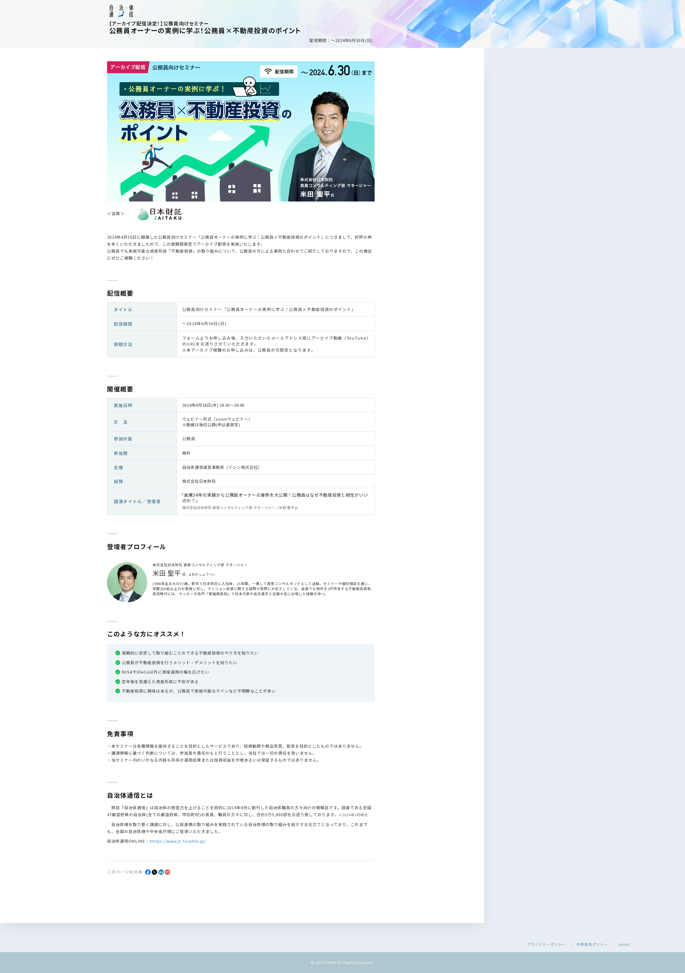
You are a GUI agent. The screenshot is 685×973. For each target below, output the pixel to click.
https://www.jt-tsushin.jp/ (178, 841)
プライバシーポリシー (546, 944)
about (624, 944)
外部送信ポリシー (592, 944)
